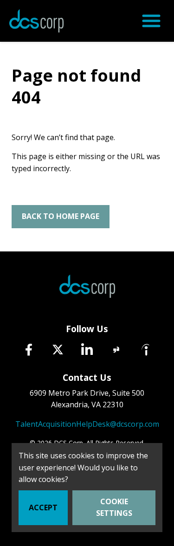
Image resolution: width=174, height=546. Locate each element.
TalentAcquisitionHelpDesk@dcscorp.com (87, 424)
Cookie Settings (114, 507)
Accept (43, 507)
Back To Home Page (60, 216)
